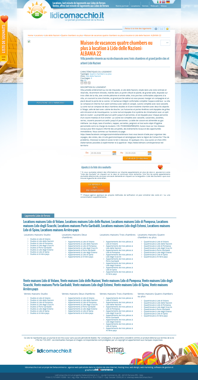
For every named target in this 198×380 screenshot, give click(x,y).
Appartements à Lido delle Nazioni (83, 244)
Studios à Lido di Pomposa (41, 243)
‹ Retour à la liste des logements (137, 28)
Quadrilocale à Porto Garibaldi (157, 250)
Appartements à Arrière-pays (80, 257)
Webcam (155, 6)
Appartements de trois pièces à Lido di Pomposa (119, 251)
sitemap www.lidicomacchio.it (139, 377)
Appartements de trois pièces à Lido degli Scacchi (119, 256)
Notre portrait (122, 6)
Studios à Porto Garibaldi (41, 248)
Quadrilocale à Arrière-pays (156, 257)
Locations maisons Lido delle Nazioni (87, 221)
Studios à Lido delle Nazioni (42, 241)
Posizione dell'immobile (51, 103)
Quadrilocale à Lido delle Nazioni (158, 244)
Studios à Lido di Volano (40, 239)
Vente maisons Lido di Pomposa (121, 280)
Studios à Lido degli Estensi (41, 250)
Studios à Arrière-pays (39, 254)
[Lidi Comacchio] (65, 17)
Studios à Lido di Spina (39, 252)
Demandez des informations (95, 187)
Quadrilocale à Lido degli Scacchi (158, 248)
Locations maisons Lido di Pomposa (133, 221)
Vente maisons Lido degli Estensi (93, 284)
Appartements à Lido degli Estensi (82, 252)
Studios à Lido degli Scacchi (42, 245)
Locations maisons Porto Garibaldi (79, 225)
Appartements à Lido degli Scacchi (83, 248)
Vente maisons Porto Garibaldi (52, 284)
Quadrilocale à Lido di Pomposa (157, 246)
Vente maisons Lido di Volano (41, 280)
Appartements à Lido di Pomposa (82, 246)
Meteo (164, 6)
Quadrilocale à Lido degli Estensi (158, 252)
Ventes (145, 6)
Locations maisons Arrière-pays (60, 230)
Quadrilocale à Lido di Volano (156, 242)
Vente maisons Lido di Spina (131, 284)
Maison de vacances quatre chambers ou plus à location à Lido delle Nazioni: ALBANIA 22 (116, 48)
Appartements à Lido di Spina (80, 255)
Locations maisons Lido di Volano (43, 221)
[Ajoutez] (160, 169)
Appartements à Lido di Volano (81, 242)
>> (167, 43)
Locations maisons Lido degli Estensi (123, 225)
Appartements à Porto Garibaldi (81, 250)
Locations (135, 6)
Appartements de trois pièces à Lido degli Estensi (119, 264)
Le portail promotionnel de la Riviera (84, 19)
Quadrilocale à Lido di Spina (156, 255)
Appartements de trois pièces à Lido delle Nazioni (119, 247)
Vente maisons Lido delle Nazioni (80, 280)
